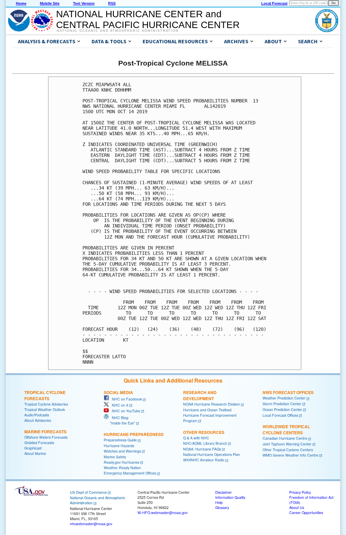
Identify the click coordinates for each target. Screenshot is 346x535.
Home (21, 3)
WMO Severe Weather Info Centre (290, 455)
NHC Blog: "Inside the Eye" (119, 420)
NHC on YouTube (124, 410)
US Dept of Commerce (88, 492)
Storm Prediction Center (282, 403)
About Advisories (37, 420)
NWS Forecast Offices (288, 392)
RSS (112, 3)
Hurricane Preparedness (134, 434)
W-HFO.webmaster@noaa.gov (163, 512)
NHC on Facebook (125, 399)
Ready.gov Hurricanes (121, 462)
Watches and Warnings (122, 451)
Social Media (118, 392)
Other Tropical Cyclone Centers (288, 449)
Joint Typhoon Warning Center (287, 443)
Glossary (222, 507)
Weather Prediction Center (284, 397)
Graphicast (33, 448)
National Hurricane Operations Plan (211, 454)
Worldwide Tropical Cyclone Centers (286, 429)
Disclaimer (223, 492)
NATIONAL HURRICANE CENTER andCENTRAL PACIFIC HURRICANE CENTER (148, 19)
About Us (296, 507)
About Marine (35, 453)
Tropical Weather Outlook (44, 409)
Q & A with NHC (196, 437)
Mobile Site (49, 3)
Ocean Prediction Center (282, 409)
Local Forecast (274, 3)
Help (219, 502)
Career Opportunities (306, 512)
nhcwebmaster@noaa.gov (91, 523)
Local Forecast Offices (280, 415)
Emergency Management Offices (130, 473)
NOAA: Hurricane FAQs (202, 449)
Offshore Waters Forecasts (46, 437)
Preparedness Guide (120, 439)
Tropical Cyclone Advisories (46, 404)
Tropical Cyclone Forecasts (45, 395)
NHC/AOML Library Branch (205, 443)
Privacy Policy (300, 492)
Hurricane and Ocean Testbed (207, 409)
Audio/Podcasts (36, 414)
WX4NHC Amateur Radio (203, 459)
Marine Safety (115, 456)
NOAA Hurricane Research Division (211, 404)
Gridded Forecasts (39, 442)
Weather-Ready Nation (122, 467)
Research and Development (200, 395)
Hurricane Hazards (119, 445)
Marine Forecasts (45, 432)
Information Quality (230, 497)
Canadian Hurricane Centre (285, 438)
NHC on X (118, 405)
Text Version (84, 3)
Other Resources (203, 432)
